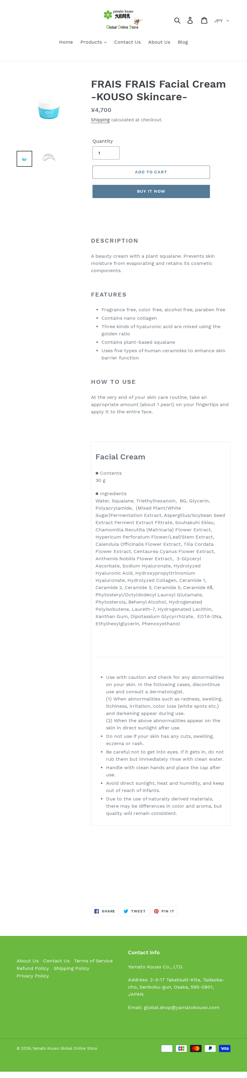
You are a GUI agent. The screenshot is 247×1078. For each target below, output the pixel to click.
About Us (28, 961)
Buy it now (151, 191)
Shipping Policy (71, 968)
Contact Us (56, 961)
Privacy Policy (33, 976)
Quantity (102, 141)
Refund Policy (33, 968)
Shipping (100, 120)
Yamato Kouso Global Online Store (65, 1048)
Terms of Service (93, 961)
